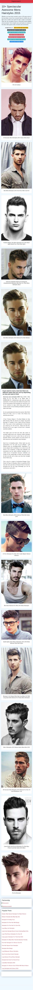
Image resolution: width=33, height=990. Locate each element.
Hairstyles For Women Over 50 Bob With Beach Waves (15, 965)
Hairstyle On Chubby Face (8, 919)
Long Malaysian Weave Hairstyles (10, 951)
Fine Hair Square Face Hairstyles (10, 945)
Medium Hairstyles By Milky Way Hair (11, 916)
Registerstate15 (16, 1)
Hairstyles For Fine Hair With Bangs (10, 922)
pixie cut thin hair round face (21, 27)
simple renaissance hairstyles (16, 34)
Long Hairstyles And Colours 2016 (10, 968)
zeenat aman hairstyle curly (16, 41)
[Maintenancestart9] (6, 906)
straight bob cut (9, 27)
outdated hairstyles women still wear (16, 39)
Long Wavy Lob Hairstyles (8, 928)
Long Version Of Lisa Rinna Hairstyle (11, 957)
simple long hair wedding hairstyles (16, 32)
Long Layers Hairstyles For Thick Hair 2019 (12, 936)
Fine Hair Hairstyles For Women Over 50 (12, 942)
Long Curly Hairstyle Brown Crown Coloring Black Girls (15, 931)
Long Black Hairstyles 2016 (8, 962)
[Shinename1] (5, 903)
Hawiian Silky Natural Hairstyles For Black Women (14, 913)
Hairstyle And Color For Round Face (10, 959)
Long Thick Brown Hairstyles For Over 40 (12, 934)
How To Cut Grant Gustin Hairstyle (10, 954)
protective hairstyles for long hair (16, 37)
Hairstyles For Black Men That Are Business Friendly (14, 939)
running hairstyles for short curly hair (16, 30)
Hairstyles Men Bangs (7, 948)
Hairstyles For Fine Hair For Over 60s (11, 925)
